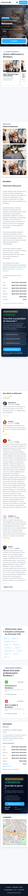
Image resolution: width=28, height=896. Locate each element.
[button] (14, 831)
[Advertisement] (14, 105)
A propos (8, 887)
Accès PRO (21, 889)
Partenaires (15, 887)
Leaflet (11, 844)
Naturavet (8, 766)
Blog (21, 887)
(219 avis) (12, 26)
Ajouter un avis (8, 587)
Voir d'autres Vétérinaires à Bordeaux (13, 303)
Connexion (23, 2)
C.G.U (15, 889)
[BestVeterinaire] (7, 2)
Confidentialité (8, 889)
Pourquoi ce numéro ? (8, 740)
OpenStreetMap (18, 844)
